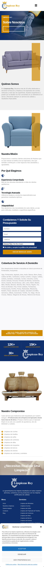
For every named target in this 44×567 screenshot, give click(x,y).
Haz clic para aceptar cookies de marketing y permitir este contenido (22, 333)
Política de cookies (11, 564)
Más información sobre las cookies (27, 564)
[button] (41, 527)
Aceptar (22, 549)
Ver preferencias (22, 560)
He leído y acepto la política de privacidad (21, 247)
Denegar (22, 554)
